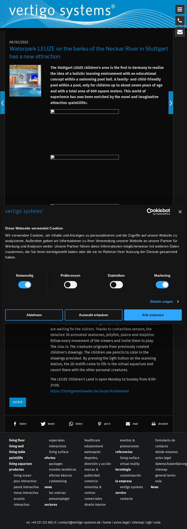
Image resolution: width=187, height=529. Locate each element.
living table (17, 452)
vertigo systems (131, 487)
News (154, 487)
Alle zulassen (153, 315)
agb (149, 522)
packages (56, 464)
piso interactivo (25, 481)
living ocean (22, 475)
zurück (17, 402)
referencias (123, 452)
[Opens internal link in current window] (84, 132)
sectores (50, 505)
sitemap (161, 470)
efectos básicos (60, 475)
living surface (59, 452)
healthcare (92, 440)
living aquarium (20, 464)
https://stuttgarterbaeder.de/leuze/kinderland (89, 391)
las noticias (57, 493)
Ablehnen (34, 315)
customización (130, 475)
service (120, 493)
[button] (19, 424)
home (107, 522)
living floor (17, 440)
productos (16, 470)
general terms (165, 475)
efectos (49, 458)
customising (58, 481)
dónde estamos (166, 452)
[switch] (70, 284)
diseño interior (95, 505)
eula (158, 481)
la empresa (123, 481)
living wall (16, 446)
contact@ (80, 522)
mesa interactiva (26, 493)
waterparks (92, 452)
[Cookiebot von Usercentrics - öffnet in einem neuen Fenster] (150, 211)
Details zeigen (161, 301)
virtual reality (130, 464)
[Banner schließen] (180, 211)
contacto (126, 499)
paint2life (16, 458)
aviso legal (163, 458)
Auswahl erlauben (93, 315)
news (48, 487)
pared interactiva (26, 487)
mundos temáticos (62, 470)
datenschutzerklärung (171, 464)
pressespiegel (59, 499)
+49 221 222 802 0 (43, 522)
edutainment (93, 446)
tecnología (123, 470)
